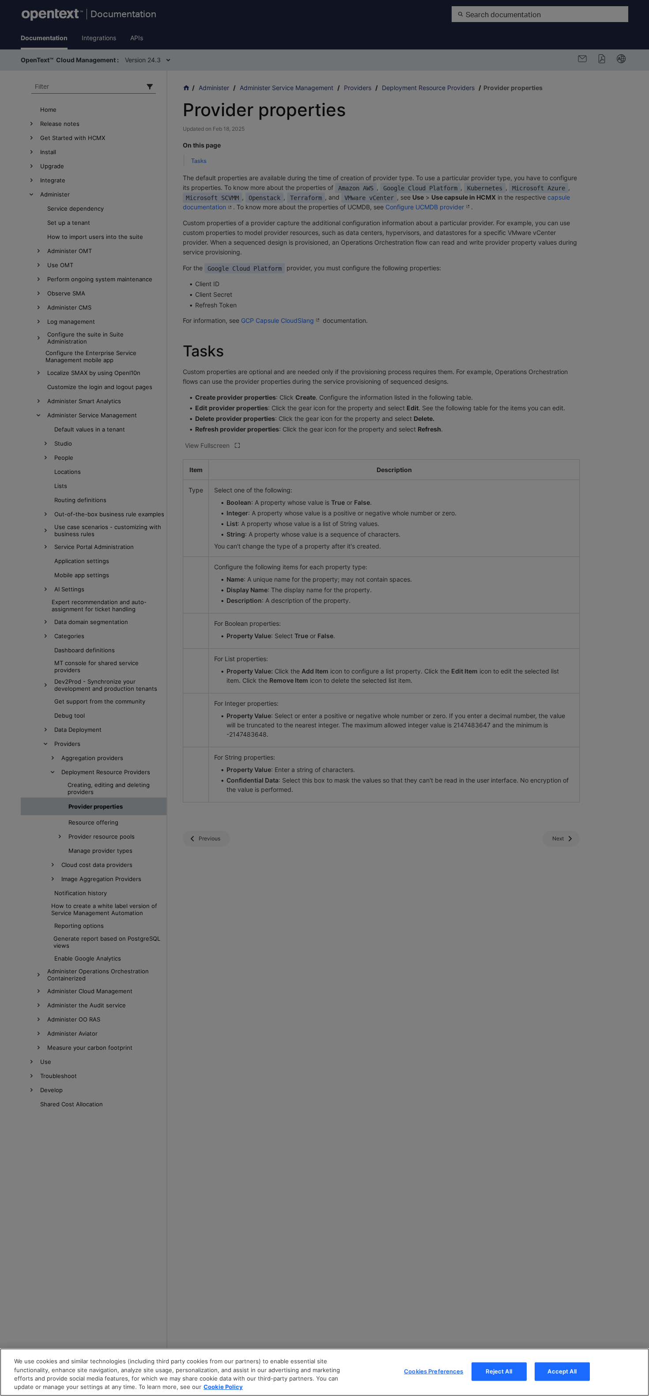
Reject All (499, 1371)
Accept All (561, 1371)
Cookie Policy (223, 1386)
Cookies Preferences (433, 1371)
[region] (324, 1372)
